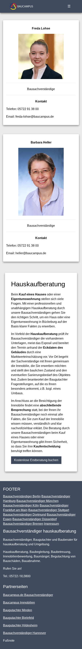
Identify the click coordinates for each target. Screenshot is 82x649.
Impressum (51, 523)
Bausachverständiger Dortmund (24, 514)
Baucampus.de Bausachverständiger (28, 595)
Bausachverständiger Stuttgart (48, 510)
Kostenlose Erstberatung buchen (36, 460)
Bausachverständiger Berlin (22, 496)
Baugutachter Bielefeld (18, 617)
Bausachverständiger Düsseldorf (34, 519)
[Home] (21, 6)
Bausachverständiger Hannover (24, 633)
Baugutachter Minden (17, 610)
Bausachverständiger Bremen (23, 523)
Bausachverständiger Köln (21, 505)
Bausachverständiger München (37, 501)
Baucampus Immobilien (19, 602)
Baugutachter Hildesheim (20, 625)
